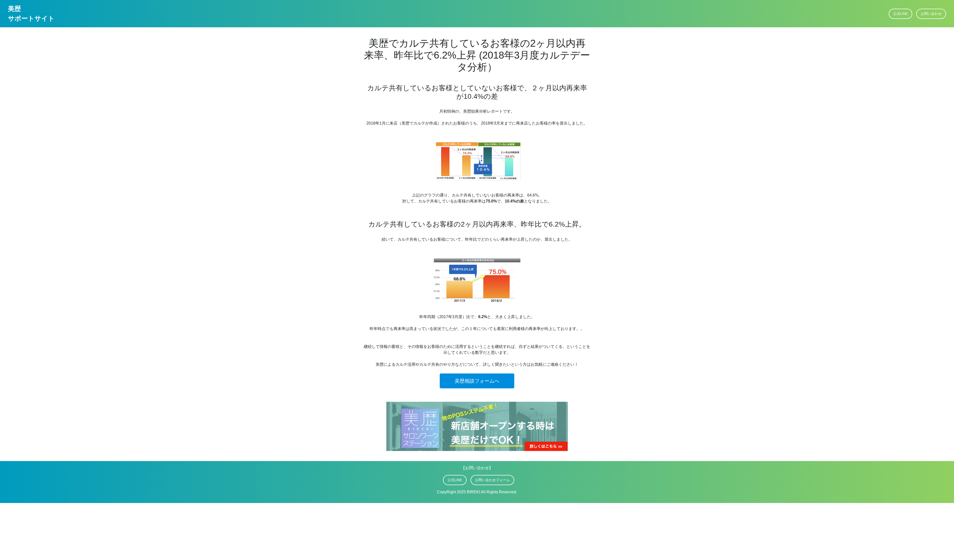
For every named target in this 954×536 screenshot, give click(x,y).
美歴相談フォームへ (477, 381)
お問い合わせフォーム (492, 480)
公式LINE (900, 14)
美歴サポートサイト (31, 13)
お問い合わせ (931, 14)
